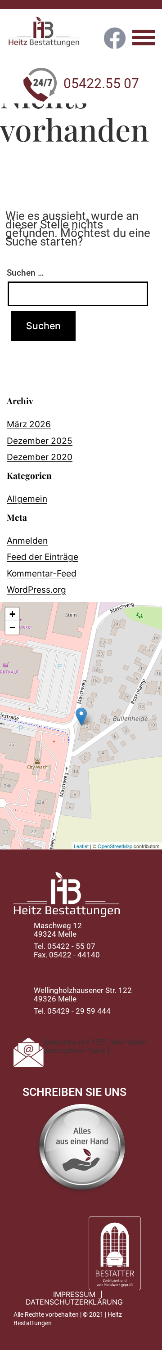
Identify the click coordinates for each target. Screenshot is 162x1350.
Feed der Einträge (42, 556)
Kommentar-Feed (41, 573)
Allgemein (27, 498)
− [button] (12, 627)
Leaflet (81, 845)
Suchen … (25, 272)
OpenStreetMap (115, 845)
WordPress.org (36, 589)
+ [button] (12, 614)
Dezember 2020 (39, 456)
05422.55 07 (101, 85)
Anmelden (27, 540)
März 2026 (29, 424)
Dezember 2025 (39, 440)
